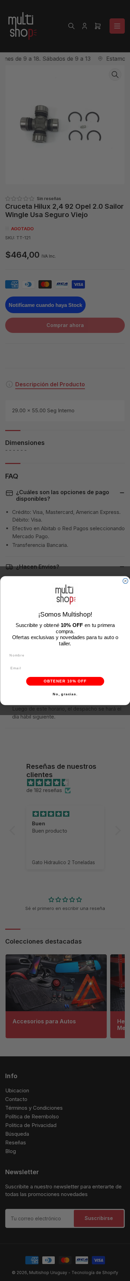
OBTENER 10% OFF (65, 681)
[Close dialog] (125, 580)
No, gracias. (65, 694)
